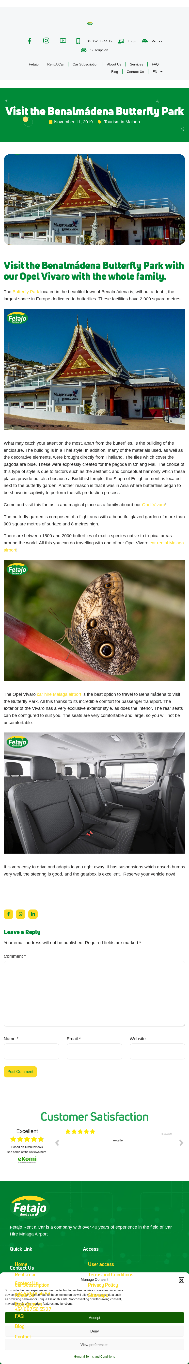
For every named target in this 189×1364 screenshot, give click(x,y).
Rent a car (25, 1274)
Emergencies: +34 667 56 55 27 (33, 1306)
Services (136, 64)
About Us (114, 64)
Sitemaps (98, 1295)
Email (74, 1038)
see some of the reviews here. (27, 1152)
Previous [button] (57, 1142)
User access (101, 1264)
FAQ (155, 64)
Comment (15, 956)
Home (21, 1264)
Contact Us (135, 72)
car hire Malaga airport (59, 694)
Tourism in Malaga (122, 121)
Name (11, 1038)
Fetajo (34, 64)
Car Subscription (85, 64)
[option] (119, 1146)
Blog (114, 72)
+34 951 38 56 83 (32, 1293)
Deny (94, 1331)
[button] (181, 1279)
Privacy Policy (103, 1285)
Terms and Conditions (110, 1274)
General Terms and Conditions (94, 1356)
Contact (23, 1336)
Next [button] (181, 1142)
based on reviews (27, 1147)
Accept (94, 1317)
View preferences (94, 1345)
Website (138, 1038)
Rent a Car (55, 64)
